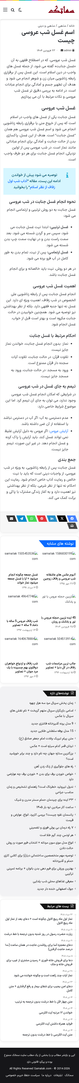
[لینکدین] (51, 518)
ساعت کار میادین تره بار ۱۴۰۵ (54, 807)
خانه (72, 26)
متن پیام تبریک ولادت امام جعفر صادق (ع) (46, 738)
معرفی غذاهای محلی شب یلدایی (53, 881)
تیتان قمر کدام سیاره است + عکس (51, 746)
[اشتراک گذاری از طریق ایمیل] (10, 518)
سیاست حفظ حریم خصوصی (23, 1075)
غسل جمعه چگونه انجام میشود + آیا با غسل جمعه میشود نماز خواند (23, 579)
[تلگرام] (20, 518)
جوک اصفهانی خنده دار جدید (55, 889)
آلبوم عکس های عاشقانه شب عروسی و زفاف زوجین (59, 577)
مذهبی (62, 26)
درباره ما (46, 1075)
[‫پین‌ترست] (40, 518)
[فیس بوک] (71, 518)
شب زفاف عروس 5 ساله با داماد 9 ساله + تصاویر (22, 623)
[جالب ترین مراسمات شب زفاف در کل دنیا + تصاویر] (58, 648)
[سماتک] (61, 10)
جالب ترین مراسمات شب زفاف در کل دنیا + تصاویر (61, 665)
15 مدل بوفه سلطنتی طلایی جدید (51, 731)
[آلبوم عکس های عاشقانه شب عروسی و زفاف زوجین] (58, 561)
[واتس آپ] (30, 518)
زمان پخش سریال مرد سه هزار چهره (51, 703)
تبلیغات (58, 1075)
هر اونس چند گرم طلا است (56, 835)
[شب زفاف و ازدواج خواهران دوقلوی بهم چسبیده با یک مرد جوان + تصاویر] (20, 648)
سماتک (69, 1075)
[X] (61, 518)
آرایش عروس (59, 431)
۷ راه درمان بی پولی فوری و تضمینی (51, 827)
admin (67, 51)
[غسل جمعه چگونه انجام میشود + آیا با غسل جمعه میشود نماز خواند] (20, 561)
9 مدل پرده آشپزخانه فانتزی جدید (52, 723)
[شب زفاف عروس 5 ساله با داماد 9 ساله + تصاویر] (20, 605)
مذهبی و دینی (46, 26)
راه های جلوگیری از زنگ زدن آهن (53, 766)
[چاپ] (71, 526)
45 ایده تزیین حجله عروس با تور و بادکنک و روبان (58, 620)
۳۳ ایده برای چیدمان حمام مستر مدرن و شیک (44, 800)
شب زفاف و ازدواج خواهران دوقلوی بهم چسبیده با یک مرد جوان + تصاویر (21, 667)
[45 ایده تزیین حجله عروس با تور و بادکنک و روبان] (58, 604)
